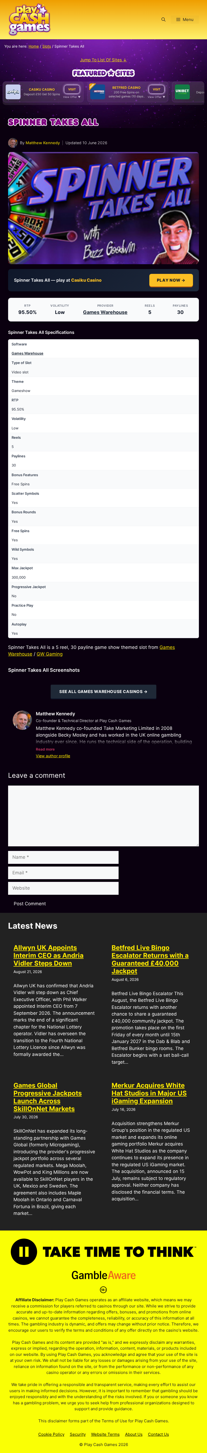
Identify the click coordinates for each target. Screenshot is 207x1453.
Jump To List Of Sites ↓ (103, 59)
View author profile (53, 756)
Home (34, 46)
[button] (163, 20)
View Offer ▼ (72, 96)
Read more (45, 749)
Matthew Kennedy (43, 142)
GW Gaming (50, 654)
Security (78, 1434)
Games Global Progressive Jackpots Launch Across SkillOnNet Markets (47, 1096)
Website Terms (105, 1434)
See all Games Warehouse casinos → (103, 691)
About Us (134, 1434)
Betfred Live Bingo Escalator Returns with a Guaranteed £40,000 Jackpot (150, 959)
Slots (46, 46)
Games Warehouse (105, 312)
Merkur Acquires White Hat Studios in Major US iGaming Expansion (149, 1093)
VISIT (72, 89)
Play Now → (171, 280)
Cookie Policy (51, 1434)
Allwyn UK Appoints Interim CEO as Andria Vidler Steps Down (48, 955)
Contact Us (158, 1434)
